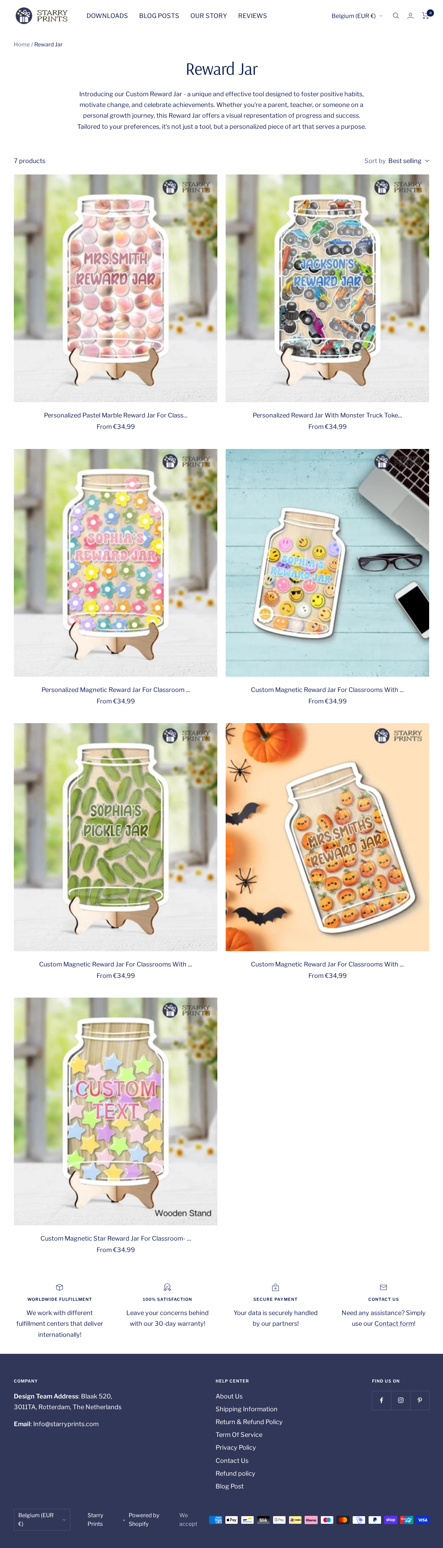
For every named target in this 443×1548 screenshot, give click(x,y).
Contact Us (232, 1460)
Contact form (394, 1323)
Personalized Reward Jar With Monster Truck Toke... (327, 415)
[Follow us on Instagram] (400, 1400)
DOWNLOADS (107, 15)
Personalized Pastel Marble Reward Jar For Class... (116, 415)
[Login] (410, 16)
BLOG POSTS (159, 15)
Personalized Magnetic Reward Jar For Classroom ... (116, 689)
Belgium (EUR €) (354, 15)
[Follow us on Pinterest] (419, 1400)
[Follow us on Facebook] (381, 1400)
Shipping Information (247, 1409)
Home (22, 44)
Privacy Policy (236, 1447)
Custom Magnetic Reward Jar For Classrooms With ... (327, 689)
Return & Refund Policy (249, 1421)
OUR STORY (208, 15)
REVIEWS (252, 15)
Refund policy (235, 1473)
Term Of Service (239, 1434)
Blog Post (230, 1486)
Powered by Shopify (144, 1519)
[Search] (396, 15)
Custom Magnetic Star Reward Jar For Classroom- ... (115, 1238)
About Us (229, 1396)
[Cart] (425, 15)
